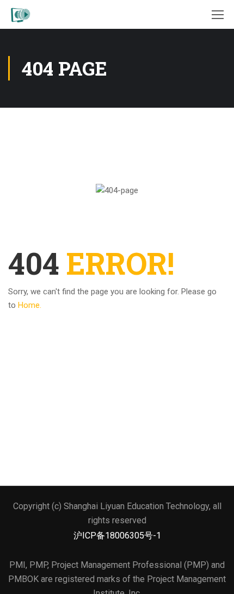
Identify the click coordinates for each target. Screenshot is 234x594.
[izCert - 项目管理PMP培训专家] (20, 14)
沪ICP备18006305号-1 (117, 535)
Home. (29, 305)
